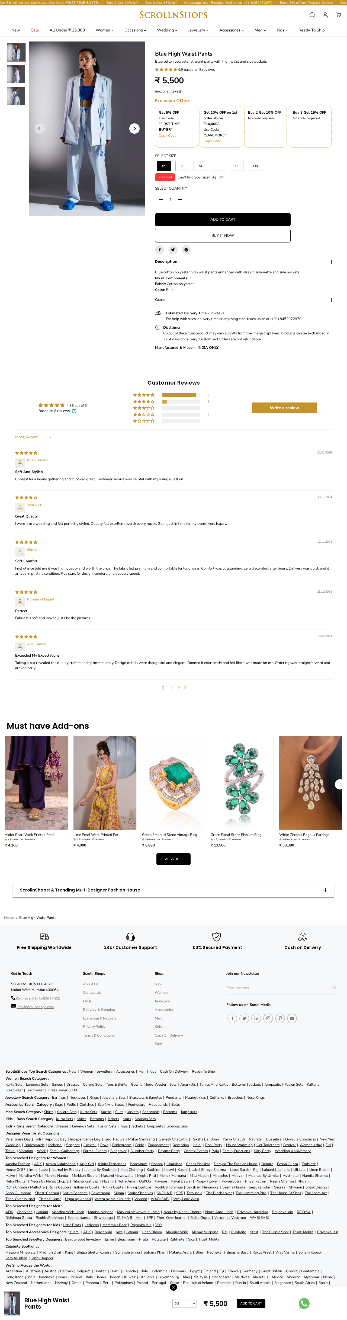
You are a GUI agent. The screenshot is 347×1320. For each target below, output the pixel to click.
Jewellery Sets (114, 1097)
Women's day (311, 1145)
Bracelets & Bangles (145, 1097)
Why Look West (186, 1198)
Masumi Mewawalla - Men (138, 1211)
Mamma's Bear (114, 1225)
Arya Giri (86, 1163)
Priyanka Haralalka (252, 1211)
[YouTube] (292, 1018)
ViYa (158, 1225)
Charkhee (174, 1163)
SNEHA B (164, 1193)
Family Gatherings (64, 1150)
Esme (109, 1239)
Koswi (169, 1169)
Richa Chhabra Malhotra (25, 1187)
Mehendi (55, 1145)
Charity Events (196, 1150)
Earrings (59, 1097)
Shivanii (295, 1187)
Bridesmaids (34, 1145)
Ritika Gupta (113, 1187)
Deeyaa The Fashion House (236, 1163)
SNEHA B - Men (130, 1217)
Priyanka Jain (255, 1181)
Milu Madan (199, 1175)
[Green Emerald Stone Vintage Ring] (173, 783)
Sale (35, 30)
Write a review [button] (284, 408)
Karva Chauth (234, 1139)
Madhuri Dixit (50, 1252)
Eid (328, 1145)
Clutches (86, 1104)
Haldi (197, 1145)
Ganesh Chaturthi (173, 1139)
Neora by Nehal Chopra (50, 1181)
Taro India (194, 1193)
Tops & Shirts (116, 1084)
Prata (143, 1239)
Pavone (161, 1181)
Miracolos (220, 1175)
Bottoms (239, 1084)
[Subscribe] (333, 988)
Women (103, 30)
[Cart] (338, 15)
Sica (191, 1239)
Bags (58, 1104)
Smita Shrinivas (140, 1193)
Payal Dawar (181, 1181)
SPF (179, 1193)
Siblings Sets (145, 1118)
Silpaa (119, 1193)
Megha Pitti (146, 1175)
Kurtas (106, 1111)
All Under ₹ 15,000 (67, 30)
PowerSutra (231, 1181)
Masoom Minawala (20, 1252)
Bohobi (157, 1163)
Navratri (255, 1139)
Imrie (33, 1169)
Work (41, 1150)
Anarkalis (188, 1084)
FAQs (87, 1001)
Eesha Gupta (287, 1163)
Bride (139, 1145)
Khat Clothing (131, 1169)
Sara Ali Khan (16, 1258)
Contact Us (92, 992)
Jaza (44, 1169)
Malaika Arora (180, 1252)
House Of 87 (15, 1169)
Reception (181, 1145)
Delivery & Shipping (99, 1009)
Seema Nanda (233, 1187)
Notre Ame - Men (219, 1211)
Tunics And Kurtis (214, 1084)
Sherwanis (150, 1111)
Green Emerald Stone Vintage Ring (169, 835)
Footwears (136, 1104)
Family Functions (236, 1150)
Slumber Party (142, 1150)
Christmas (307, 1139)
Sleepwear (14, 1090)
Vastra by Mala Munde (113, 1198)
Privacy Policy (94, 1026)
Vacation (26, 1150)
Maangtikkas (195, 1097)
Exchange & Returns (99, 1018)
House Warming (239, 1145)
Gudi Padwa (114, 1139)
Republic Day (55, 1139)
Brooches (235, 1097)
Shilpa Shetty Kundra (94, 1252)
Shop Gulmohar (18, 1193)
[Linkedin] (256, 1018)
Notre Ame (126, 1181)
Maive (10, 1175)
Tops (124, 1126)
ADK (38, 1163)
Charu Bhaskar (198, 1163)
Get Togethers (267, 1145)
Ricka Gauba (59, 1187)
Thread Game (50, 1198)
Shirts (48, 1111)
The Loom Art (316, 1193)
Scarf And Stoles (111, 1104)
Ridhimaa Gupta (86, 1187)
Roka (104, 1145)
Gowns (136, 1084)
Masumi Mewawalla (117, 1175)
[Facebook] (159, 249)
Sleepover (118, 1150)
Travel (10, 1150)
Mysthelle (290, 1175)
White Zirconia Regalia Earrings (304, 835)
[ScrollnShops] (173, 14)
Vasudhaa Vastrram (230, 1217)
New (15, 30)
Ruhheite (238, 1232)
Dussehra (273, 1139)
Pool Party (213, 1145)
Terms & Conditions (98, 1035)
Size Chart (165, 177)
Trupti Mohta (303, 1232)
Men (259, 30)
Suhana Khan (154, 1252)
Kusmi (183, 1169)
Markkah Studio (84, 1175)
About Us (90, 984)
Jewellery (197, 30)
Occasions (134, 30)
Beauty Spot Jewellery (83, 1239)
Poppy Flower (206, 1181)
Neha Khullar (16, 1181)
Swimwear (35, 1090)
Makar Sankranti (141, 1139)
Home (9, 917)
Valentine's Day (18, 1139)
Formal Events (95, 1150)
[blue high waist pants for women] (87, 128)
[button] (166, 69)
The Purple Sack (275, 1232)
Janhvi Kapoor (42, 1258)
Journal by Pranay (66, 1169)
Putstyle (159, 1239)
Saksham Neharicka (203, 1187)
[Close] (173, 1287)
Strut (254, 1232)
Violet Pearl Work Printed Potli (29, 835)
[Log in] (325, 15)
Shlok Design (316, 1187)
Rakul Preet (262, 1252)
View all (174, 859)
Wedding (166, 30)
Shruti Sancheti (75, 1193)
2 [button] (172, 687)
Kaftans (313, 1084)
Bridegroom (121, 1145)
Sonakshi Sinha (127, 1252)
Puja (215, 1150)
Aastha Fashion (17, 1163)
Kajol (69, 1252)
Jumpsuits (273, 1084)
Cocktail (90, 1145)
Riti (224, 1232)
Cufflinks (217, 1097)
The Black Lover (219, 1193)
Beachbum (138, 1163)
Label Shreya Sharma (208, 1169)
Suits (119, 1111)
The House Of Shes (285, 1193)
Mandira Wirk (30, 1175)
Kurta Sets (13, 1084)
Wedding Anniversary (293, 1150)
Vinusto (140, 1198)
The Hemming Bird (251, 1193)
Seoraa (279, 1187)
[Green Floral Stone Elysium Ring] (242, 783)
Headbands (158, 1104)
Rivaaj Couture (139, 1187)
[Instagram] (268, 1018)
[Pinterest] (186, 249)
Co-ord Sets (92, 1084)
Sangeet (73, 1145)
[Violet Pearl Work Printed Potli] (36, 783)
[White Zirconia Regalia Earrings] (310, 783)
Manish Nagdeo (100, 1211)
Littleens (92, 1225)
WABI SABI (160, 1198)
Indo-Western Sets (161, 1084)
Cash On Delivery (169, 1035)
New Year (327, 1139)
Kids (281, 30)
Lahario (284, 1169)
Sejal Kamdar (259, 1187)
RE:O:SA (304, 1211)
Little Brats (72, 1225)
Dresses (72, 1084)
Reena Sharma (282, 1181)
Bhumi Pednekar (209, 1252)
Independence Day (85, 1139)
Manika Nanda (56, 1175)
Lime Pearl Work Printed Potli (96, 835)
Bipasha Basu (238, 1252)
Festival (289, 1145)
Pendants (173, 1097)
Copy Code (167, 135)
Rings (94, 1097)
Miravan (238, 1175)
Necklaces (77, 1097)
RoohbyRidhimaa (169, 1187)
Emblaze (309, 1163)
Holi (37, 1139)
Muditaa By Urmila (263, 1175)
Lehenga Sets (37, 1084)
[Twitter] (173, 249)
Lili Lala (299, 1169)
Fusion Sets (294, 1084)
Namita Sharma (315, 1175)
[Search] (312, 15)
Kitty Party (262, 1150)
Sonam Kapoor (310, 1252)
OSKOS (145, 1181)
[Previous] (39, 128)
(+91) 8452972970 (44, 998)
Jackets (255, 1084)
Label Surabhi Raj (244, 1169)
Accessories (230, 30)
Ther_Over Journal (20, 1198)
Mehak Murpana (173, 1175)
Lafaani (268, 1169)
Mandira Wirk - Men (68, 1211)
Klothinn (153, 1169)
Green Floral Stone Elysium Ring (236, 835)
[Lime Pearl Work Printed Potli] (105, 783)
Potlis (71, 1104)
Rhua (302, 1181)
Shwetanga (100, 1193)
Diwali (290, 1139)
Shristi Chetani (47, 1193)
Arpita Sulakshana (61, 1163)
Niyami (108, 1181)
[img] (26, 453)
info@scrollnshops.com (35, 1006)
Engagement (158, 1145)
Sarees (57, 1084)
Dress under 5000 (62, 1090)
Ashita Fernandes (112, 1163)
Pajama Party (169, 1150)
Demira (267, 1163)
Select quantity (171, 188)
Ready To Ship (311, 30)
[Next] (134, 128)
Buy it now (222, 235)
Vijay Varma (285, 1252)
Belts (175, 1104)
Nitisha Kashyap (85, 1181)
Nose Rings (255, 1097)
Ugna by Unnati (78, 1198)
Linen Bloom (319, 1169)
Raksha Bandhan (205, 1139)
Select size (165, 155)
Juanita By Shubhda (100, 1169)
